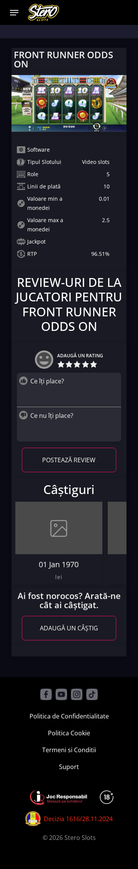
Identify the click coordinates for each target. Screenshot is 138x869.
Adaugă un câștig (69, 628)
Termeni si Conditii (69, 750)
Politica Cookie (69, 733)
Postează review (68, 460)
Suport (69, 767)
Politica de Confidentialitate (69, 716)
